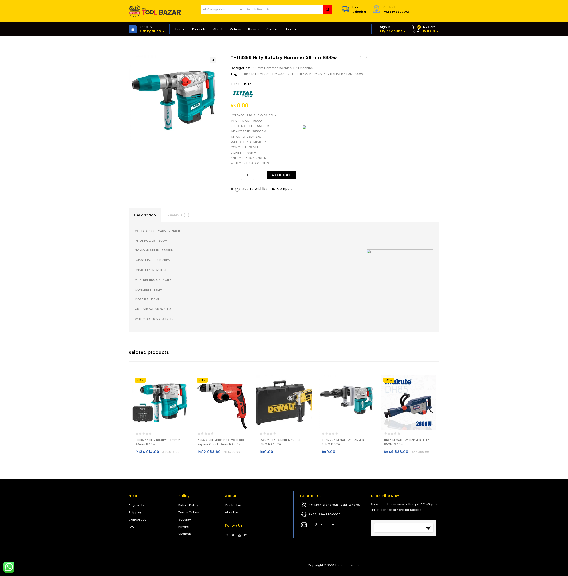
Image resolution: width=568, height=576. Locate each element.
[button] (213, 60)
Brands (253, 29)
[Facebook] (227, 535)
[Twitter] (233, 535)
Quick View (157, 454)
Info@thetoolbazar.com (327, 524)
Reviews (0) (178, 215)
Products (199, 29)
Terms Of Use (188, 512)
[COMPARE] (166, 454)
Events (291, 29)
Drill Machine (303, 68)
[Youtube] (239, 535)
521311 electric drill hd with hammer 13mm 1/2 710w (360, 57)
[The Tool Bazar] (155, 11)
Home (180, 29)
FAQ (132, 527)
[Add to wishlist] (148, 454)
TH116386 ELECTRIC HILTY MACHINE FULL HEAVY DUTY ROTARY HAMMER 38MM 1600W (302, 74)
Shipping (135, 512)
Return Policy (188, 505)
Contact (272, 29)
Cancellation (138, 519)
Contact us (233, 505)
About (218, 29)
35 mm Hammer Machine (272, 68)
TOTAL (248, 84)
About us (232, 512)
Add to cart (281, 175)
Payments (136, 505)
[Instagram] (245, 535)
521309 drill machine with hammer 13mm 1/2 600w (365, 57)
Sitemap (184, 534)
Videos (235, 29)
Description (145, 215)
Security (184, 519)
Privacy (184, 527)
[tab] (145, 215)
